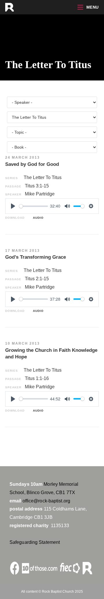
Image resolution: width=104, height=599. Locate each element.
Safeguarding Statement (35, 542)
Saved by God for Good (32, 164)
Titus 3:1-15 (37, 185)
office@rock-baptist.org (46, 500)
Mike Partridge (40, 193)
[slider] (33, 206)
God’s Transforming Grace (35, 257)
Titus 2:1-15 (37, 278)
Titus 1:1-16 (37, 378)
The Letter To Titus (43, 177)
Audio (37, 217)
